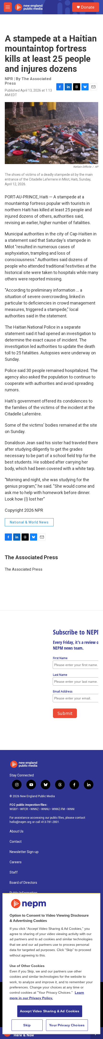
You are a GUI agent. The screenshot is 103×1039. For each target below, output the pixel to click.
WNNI (70, 809)
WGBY (14, 809)
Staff (14, 872)
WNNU (45, 809)
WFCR (24, 809)
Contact (16, 841)
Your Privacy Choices (67, 1025)
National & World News (29, 522)
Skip (27, 1025)
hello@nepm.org (20, 822)
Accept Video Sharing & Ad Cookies (50, 1011)
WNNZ (34, 809)
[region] (51, 963)
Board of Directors (23, 882)
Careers (16, 862)
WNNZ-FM (58, 809)
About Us (16, 831)
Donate (87, 7)
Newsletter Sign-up (24, 852)
